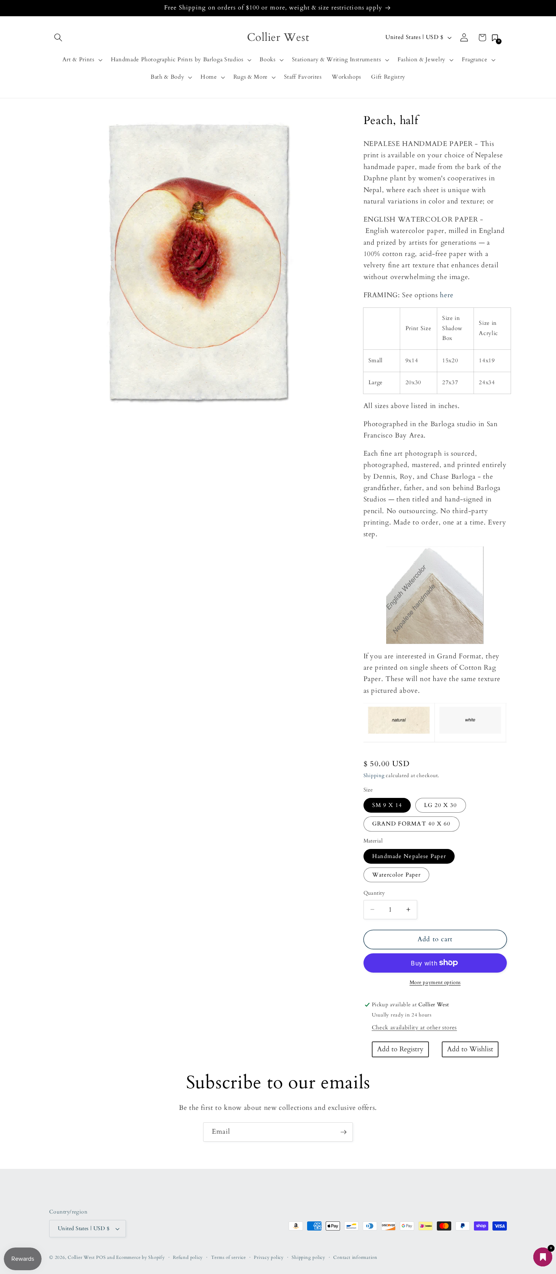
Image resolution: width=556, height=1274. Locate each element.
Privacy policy (269, 1257)
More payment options (435, 982)
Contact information (355, 1257)
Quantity (374, 893)
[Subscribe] (343, 1132)
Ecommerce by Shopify (140, 1257)
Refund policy (188, 1257)
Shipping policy (308, 1257)
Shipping (374, 775)
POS (101, 1257)
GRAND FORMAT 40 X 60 (411, 824)
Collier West (81, 1257)
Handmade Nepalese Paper (409, 856)
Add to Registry (400, 1048)
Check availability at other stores (414, 1028)
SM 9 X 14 (387, 805)
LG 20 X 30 (440, 805)
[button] (58, 37)
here (446, 294)
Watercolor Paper (396, 875)
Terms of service (228, 1257)
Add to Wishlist (470, 1048)
